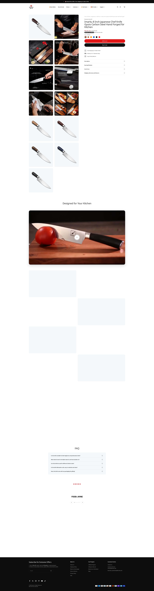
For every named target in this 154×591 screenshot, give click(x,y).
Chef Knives (98, 16)
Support (102, 7)
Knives (67, 7)
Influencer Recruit (92, 566)
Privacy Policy (73, 573)
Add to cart (104, 41)
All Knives (89, 16)
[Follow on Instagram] (36, 581)
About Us (72, 564)
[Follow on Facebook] (29, 581)
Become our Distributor (93, 569)
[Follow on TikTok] (45, 581)
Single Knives (93, 16)
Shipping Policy (73, 566)
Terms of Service (73, 571)
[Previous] (63, 1)
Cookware (75, 7)
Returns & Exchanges (74, 569)
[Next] (90, 1)
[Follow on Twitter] (33, 581)
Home (86, 16)
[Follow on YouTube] (42, 581)
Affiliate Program (92, 564)
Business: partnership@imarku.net (115, 570)
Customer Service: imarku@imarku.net (112, 567)
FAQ (71, 575)
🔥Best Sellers (52, 7)
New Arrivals (61, 7)
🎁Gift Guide (93, 7)
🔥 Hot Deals (84, 7)
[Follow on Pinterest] (39, 581)
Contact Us (110, 564)
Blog (89, 571)
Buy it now (104, 45)
